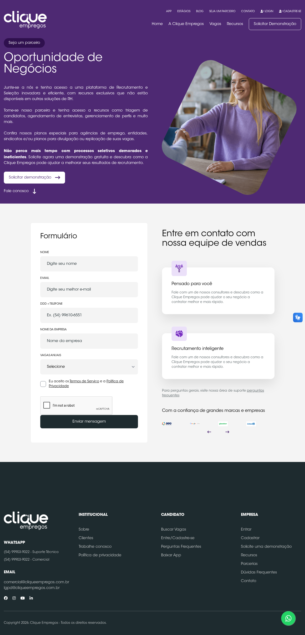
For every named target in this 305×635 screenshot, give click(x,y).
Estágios (183, 11)
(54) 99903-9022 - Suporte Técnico (31, 552)
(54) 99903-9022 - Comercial (26, 560)
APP (169, 11)
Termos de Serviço (84, 381)
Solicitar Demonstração (275, 24)
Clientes (86, 538)
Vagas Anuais (50, 355)
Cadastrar (250, 538)
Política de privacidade (100, 555)
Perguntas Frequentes (181, 547)
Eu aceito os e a (86, 384)
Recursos (235, 24)
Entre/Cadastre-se (177, 538)
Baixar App (171, 555)
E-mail (44, 278)
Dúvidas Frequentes (259, 572)
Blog (199, 11)
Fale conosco (16, 191)
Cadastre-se (292, 11)
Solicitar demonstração (30, 177)
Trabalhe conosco (95, 547)
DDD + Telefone (51, 303)
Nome (44, 252)
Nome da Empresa (53, 329)
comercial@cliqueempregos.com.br (36, 582)
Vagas (215, 24)
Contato (248, 11)
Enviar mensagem (89, 422)
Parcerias (249, 564)
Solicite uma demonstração (266, 547)
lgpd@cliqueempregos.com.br (32, 588)
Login (268, 11)
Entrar (246, 530)
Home (157, 24)
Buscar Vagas (173, 530)
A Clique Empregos (186, 24)
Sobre (84, 530)
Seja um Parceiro (222, 11)
